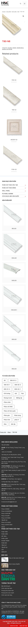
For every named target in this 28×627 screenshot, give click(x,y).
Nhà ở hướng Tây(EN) (14, 564)
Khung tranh (8, 398)
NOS (8, 623)
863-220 (14, 228)
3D (5, 380)
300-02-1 (7, 384)
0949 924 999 (14, 625)
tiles (5, 424)
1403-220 (14, 258)
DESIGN (4, 49)
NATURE (14, 11)
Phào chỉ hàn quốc (10, 411)
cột (16, 393)
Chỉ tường (7, 393)
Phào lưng (17, 415)
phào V (17, 419)
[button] (21, 3)
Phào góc (7, 415)
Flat (22, 393)
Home (3, 11)
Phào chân (7, 402)
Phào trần (7, 419)
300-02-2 (18, 384)
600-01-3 (7, 389)
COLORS (8, 11)
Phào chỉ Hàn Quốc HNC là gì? (16, 558)
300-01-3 (13, 380)
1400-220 (14, 280)
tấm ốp (13, 424)
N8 (18, 11)
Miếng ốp (19, 398)
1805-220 (14, 339)
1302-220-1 (14, 309)
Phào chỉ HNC (8, 406)
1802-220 (14, 368)
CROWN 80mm (20, 47)
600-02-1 (18, 389)
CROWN (14, 47)
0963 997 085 (23, 625)
